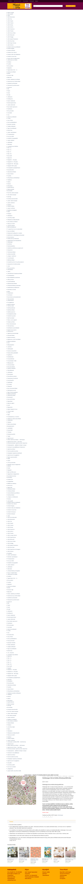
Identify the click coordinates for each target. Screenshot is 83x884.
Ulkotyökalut (10, 269)
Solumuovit (9, 485)
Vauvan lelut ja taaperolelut (13, 58)
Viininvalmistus (10, 325)
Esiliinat (9, 466)
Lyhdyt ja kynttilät (11, 254)
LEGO (8, 15)
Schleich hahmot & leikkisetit (13, 502)
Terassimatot (10, 292)
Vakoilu (9, 181)
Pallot (8, 211)
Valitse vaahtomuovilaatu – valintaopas (16, 439)
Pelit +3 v (9, 147)
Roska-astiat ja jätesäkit (12, 352)
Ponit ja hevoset (10, 640)
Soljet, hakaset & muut (12, 409)
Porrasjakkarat (10, 302)
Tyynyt (8, 460)
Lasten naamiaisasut (11, 132)
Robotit (9, 183)
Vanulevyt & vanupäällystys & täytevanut (16, 447)
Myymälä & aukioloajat (65, 872)
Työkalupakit (10, 348)
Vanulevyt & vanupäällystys (13, 752)
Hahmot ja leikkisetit (11, 116)
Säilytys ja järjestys (11, 341)
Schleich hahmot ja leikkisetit (13, 46)
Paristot (9, 498)
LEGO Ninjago (10, 36)
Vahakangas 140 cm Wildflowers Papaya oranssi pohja (34, 859)
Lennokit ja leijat (11, 217)
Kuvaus (11, 821)
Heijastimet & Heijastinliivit (13, 474)
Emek (8, 92)
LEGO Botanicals (11, 17)
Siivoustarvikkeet (11, 366)
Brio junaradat (10, 110)
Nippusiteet (9, 401)
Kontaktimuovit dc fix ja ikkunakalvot (15, 262)
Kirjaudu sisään (46, 872)
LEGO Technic (10, 45)
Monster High (10, 75)
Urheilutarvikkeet (11, 490)
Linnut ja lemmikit (11, 462)
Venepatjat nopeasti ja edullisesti (14, 453)
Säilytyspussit (10, 362)
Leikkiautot (9, 96)
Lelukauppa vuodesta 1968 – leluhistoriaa (16, 741)
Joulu (8, 266)
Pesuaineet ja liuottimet (12, 378)
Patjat (8, 458)
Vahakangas (9, 242)
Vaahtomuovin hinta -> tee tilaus (14, 441)
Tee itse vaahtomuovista (12, 451)
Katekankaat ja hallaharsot (13, 287)
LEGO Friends (10, 31)
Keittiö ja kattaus (11, 304)
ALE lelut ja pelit (11, 764)
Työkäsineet (10, 420)
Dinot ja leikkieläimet (12, 122)
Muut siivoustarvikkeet (12, 388)
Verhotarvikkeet (10, 364)
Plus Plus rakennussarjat (12, 192)
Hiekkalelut (9, 215)
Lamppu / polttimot (11, 256)
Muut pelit (9, 155)
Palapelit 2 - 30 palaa (12, 159)
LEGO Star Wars (10, 41)
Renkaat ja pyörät (11, 434)
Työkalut (9, 422)
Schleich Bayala (10, 48)
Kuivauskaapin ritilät (11, 360)
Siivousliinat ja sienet (12, 376)
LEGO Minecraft (10, 34)
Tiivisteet (9, 432)
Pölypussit (9, 386)
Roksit (8, 468)
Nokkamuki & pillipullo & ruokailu (14, 233)
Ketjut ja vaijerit (10, 403)
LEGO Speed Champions (12, 39)
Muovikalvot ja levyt (11, 476)
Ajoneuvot (9, 87)
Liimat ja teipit (10, 411)
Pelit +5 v (9, 149)
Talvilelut (9, 204)
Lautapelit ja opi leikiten (12, 146)
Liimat (8, 412)
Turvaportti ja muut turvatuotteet (14, 229)
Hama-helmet (10, 173)
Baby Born (9, 77)
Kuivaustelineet (10, 358)
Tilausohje (27, 873)
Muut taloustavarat (11, 323)
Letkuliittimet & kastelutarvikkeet (14, 273)
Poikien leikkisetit (11, 644)
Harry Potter (10, 120)
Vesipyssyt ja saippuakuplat (13, 219)
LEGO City (9, 19)
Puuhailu (9, 175)
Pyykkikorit (9, 354)
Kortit (8, 405)
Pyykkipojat (9, 382)
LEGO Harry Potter (11, 33)
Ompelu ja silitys (11, 321)
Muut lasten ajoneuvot (12, 106)
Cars (8, 114)
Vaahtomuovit (10, 438)
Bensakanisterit (10, 426)
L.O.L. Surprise (10, 652)
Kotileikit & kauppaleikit (12, 138)
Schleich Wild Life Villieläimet (13, 54)
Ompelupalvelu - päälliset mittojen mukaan (16, 445)
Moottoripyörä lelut (11, 102)
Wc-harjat (9, 384)
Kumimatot (9, 294)
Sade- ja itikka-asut (11, 472)
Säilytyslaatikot (10, 344)
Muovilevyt (9, 477)
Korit (8, 342)
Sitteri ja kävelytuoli (11, 227)
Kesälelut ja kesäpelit (12, 210)
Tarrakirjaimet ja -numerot (13, 416)
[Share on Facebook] (43, 817)
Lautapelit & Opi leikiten (12, 654)
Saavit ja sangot (10, 317)
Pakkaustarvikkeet (11, 395)
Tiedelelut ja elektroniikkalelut (14, 693)
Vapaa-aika (9, 487)
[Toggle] (8, 821)
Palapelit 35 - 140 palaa (12, 161)
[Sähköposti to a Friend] (47, 817)
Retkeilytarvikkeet (11, 488)
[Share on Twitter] (45, 817)
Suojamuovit (10, 479)
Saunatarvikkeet (10, 335)
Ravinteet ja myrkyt (11, 289)
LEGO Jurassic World (12, 535)
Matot (8, 291)
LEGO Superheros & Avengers (13, 549)
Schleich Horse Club (11, 56)
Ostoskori (44, 873)
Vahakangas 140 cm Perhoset (57, 859)
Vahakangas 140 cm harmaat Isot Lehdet (23, 859)
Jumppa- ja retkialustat (12, 496)
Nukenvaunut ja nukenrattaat (13, 81)
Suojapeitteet (10, 481)
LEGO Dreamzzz (11, 29)
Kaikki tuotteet (10, 12)
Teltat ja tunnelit (11, 223)
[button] (25, 1)
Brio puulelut (10, 65)
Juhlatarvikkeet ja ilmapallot (13, 570)
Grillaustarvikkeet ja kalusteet (14, 285)
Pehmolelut (9, 185)
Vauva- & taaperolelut (12, 572)
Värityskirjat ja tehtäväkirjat (13, 177)
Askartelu (9, 679)
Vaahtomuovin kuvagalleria (13, 455)
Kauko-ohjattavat (11, 100)
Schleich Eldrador (11, 50)
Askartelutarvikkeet (11, 171)
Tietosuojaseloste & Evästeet (32, 876)
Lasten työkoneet (11, 104)
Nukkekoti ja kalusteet (12, 83)
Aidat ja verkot (10, 279)
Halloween (9, 144)
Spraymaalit (10, 430)
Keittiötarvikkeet (11, 309)
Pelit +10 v (9, 153)
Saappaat (9, 470)
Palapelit (9, 668)
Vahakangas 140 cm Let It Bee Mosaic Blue (12, 859)
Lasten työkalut (10, 140)
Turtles (8, 118)
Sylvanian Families (11, 124)
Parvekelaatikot (10, 275)
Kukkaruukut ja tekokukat (13, 238)
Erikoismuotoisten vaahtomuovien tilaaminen (17, 443)
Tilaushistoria (45, 875)
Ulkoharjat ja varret (11, 390)
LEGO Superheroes (11, 537)
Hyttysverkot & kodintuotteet (13, 264)
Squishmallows (10, 187)
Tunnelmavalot (10, 258)
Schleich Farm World (11, 52)
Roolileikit (9, 553)
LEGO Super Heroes (11, 43)
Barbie (8, 73)
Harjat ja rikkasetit (11, 368)
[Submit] (63, 6)
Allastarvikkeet (10, 722)
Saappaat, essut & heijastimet (13, 464)
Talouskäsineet (10, 370)
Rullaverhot (9, 250)
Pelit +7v (9, 151)
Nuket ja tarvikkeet (11, 71)
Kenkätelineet (10, 356)
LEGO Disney (10, 24)
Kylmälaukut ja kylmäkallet (13, 327)
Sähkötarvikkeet (10, 260)
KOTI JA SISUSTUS (58, 776)
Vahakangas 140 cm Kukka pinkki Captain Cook (70, 859)
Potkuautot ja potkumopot (13, 85)
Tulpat (8, 436)
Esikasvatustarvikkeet (12, 283)
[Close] (8, 773)
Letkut (8, 271)
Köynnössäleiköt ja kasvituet (13, 277)
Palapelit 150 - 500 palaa (12, 163)
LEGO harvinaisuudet (12, 517)
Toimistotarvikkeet (11, 252)
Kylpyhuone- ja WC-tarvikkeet (13, 339)
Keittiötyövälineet (11, 307)
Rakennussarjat (10, 189)
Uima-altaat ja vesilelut (12, 221)
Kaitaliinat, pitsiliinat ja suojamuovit (15, 248)
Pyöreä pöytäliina (11, 246)
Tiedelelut (9, 179)
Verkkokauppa (63, 875)
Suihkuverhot (10, 331)
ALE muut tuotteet (11, 766)
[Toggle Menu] (8, 11)
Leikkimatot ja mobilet (12, 59)
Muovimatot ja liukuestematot (14, 297)
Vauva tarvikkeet (11, 231)
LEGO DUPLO (10, 27)
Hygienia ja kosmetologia (12, 333)
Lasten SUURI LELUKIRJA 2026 (14, 770)
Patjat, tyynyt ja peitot (12, 457)
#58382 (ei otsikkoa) (11, 483)
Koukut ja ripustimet (11, 350)
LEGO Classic (10, 20)
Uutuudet (9, 762)
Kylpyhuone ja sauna (11, 329)
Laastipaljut (10, 428)
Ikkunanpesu (10, 374)
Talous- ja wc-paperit (12, 319)
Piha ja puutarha (11, 268)
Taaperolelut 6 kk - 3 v (12, 69)
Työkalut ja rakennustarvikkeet (14, 418)
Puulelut (9, 63)
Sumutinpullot (10, 380)
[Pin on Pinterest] (49, 817)
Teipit (8, 414)
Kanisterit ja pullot (11, 315)
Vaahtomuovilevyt (11, 449)
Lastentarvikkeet (11, 225)
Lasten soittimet (11, 202)
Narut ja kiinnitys (11, 399)
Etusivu (44, 776)
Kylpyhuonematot (11, 337)
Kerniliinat (9, 244)
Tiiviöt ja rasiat (10, 305)
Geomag (9, 196)
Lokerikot (9, 346)
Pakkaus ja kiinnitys (11, 393)
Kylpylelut (9, 67)
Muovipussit (10, 397)
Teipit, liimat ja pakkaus (12, 392)
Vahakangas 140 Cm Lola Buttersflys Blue (47, 859)
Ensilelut (9, 61)
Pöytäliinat (65, 776)
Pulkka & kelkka (10, 206)
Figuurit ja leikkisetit (11, 128)
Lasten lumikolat (11, 208)
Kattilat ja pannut (11, 311)
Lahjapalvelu (10, 768)
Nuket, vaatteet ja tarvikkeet (13, 79)
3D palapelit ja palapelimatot (13, 167)
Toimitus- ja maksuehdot (31, 875)
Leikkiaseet (9, 142)
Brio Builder (9, 190)
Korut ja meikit (10, 136)
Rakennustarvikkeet (11, 424)
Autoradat (9, 112)
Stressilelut (9, 681)
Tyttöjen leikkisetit (11, 126)
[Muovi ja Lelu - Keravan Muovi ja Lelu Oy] (19, 6)
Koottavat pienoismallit (12, 198)
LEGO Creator (10, 22)
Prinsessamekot (10, 134)
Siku (8, 88)
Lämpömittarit (10, 300)
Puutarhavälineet (11, 281)
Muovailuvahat (10, 169)
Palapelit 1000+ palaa (12, 165)
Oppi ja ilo (9, 157)
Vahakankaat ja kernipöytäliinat (14, 240)
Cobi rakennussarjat (11, 194)
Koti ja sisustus (10, 237)
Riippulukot (9, 407)
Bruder (8, 94)
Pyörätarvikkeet (10, 494)
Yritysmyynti (31, 1)
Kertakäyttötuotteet (11, 313)
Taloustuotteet (10, 299)
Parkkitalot (9, 108)
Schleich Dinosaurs (11, 511)
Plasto (8, 90)
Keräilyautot (10, 98)
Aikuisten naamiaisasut (12, 556)
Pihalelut (9, 213)
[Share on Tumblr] (51, 817)
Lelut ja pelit (10, 14)
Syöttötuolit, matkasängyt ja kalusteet (15, 235)
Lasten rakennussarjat (12, 200)
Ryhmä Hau (9, 130)
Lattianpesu (10, 372)
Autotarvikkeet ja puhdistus (13, 492)
